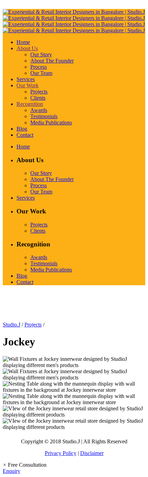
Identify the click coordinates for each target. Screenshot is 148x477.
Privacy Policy (60, 453)
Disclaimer (92, 453)
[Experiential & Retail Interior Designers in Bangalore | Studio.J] (74, 21)
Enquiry (11, 471)
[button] (24, 465)
